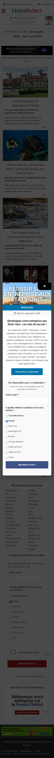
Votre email (12, 394)
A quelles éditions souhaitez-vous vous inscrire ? (24, 408)
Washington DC (14, 431)
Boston (11, 436)
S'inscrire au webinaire (27, 372)
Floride (11, 421)
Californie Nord (15, 447)
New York (12, 426)
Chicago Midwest (15, 441)
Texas (11, 457)
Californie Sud (14, 452)
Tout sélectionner (16, 415)
